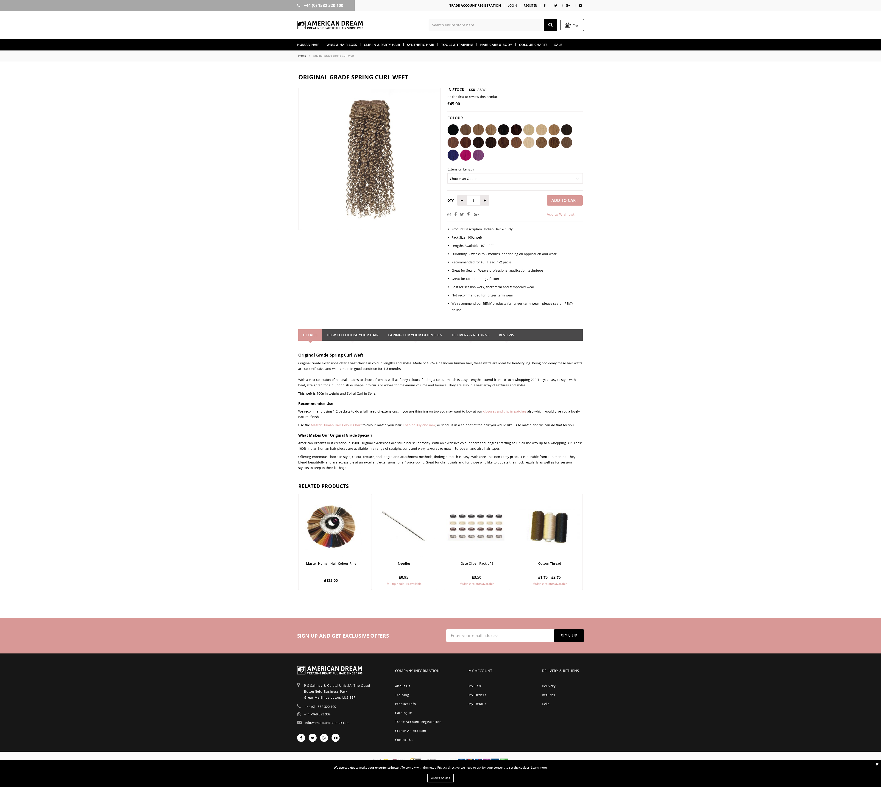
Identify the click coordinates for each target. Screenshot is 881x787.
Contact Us (404, 739)
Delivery (549, 686)
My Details (477, 704)
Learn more (539, 767)
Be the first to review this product (473, 97)
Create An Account (411, 730)
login (512, 5)
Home (302, 56)
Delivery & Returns (471, 335)
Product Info (405, 704)
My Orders (477, 695)
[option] (453, 130)
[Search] (550, 25)
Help (546, 704)
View (331, 541)
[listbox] (515, 143)
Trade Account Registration (475, 5)
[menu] (440, 44)
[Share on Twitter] (462, 214)
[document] (440, 773)
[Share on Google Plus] (476, 214)
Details (310, 335)
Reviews (506, 335)
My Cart (475, 686)
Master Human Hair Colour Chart (336, 425)
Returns (548, 695)
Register (530, 5)
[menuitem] (308, 44)
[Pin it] (468, 214)
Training (402, 695)
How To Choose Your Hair (353, 335)
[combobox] (493, 25)
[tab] (310, 335)
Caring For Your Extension (415, 335)
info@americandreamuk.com (326, 722)
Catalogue (403, 713)
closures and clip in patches (504, 411)
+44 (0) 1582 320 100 (323, 5)
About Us (402, 686)
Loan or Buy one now (419, 425)
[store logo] (330, 25)
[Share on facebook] (455, 214)
